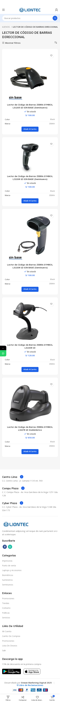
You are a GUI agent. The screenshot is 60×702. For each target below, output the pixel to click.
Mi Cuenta (6, 631)
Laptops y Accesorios (11, 570)
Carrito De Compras (11, 636)
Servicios (6, 617)
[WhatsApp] (3, 353)
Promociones (8, 598)
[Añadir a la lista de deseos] (51, 55)
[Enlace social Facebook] (5, 547)
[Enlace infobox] (12, 477)
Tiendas (5, 603)
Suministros (7, 580)
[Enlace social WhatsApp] (10, 547)
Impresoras (7, 560)
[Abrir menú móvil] (3, 10)
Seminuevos (7, 584)
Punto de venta (9, 565)
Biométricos (7, 575)
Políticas (6, 612)
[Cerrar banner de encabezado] (56, 3)
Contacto (6, 608)
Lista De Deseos (9, 645)
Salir (4, 650)
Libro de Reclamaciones (31, 685)
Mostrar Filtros (13, 43)
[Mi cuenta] (56, 10)
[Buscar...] (55, 18)
